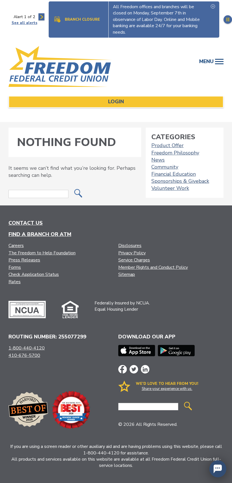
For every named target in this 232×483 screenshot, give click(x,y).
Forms (14, 267)
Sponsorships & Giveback (180, 181)
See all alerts (24, 22)
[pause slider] (228, 19)
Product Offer (167, 145)
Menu (207, 61)
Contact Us (25, 223)
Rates (14, 282)
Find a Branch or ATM (39, 234)
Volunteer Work (170, 188)
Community (164, 167)
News (158, 159)
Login (116, 101)
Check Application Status (33, 274)
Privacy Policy (132, 253)
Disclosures (129, 245)
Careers (16, 245)
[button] (217, 468)
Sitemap (126, 274)
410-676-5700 (24, 355)
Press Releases (24, 260)
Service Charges (134, 260)
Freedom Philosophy (175, 152)
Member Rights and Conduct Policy (153, 267)
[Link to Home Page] (66, 67)
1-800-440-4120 (26, 348)
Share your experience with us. (167, 388)
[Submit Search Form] (78, 193)
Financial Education (173, 174)
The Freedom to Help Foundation (42, 253)
